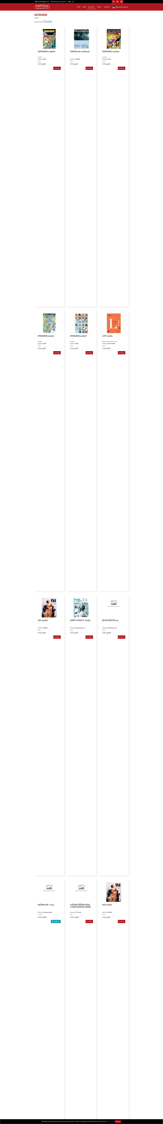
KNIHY (99, 7)
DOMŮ (78, 7)
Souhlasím (118, 1121)
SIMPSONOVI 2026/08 (46, 51)
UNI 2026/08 (43, 620)
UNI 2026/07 (107, 904)
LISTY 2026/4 (107, 336)
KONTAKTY (107, 7)
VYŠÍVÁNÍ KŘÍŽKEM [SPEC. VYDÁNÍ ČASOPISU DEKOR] (80, 905)
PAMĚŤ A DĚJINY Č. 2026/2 (80, 620)
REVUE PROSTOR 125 (110, 620)
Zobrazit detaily (110, 1121)
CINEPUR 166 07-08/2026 (80, 51)
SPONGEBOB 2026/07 (46, 336)
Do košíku (57, 68)
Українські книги (121, 7)
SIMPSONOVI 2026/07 (110, 51)
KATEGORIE (91, 7)
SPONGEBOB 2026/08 (78, 336)
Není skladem (56, 921)
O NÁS (84, 7)
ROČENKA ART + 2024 (46, 904)
